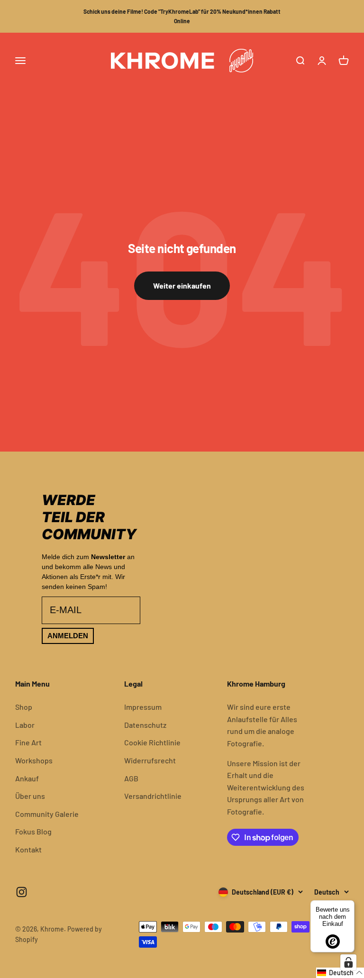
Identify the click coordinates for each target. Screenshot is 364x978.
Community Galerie (47, 813)
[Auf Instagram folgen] (21, 892)
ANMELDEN (67, 636)
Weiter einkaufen (182, 285)
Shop (23, 706)
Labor (25, 724)
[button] (340, 973)
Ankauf (27, 778)
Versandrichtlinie (153, 795)
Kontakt (28, 849)
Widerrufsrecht (150, 760)
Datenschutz (145, 724)
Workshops (34, 760)
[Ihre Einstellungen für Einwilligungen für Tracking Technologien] (348, 962)
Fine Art (28, 742)
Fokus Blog (33, 831)
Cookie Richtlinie (152, 742)
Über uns (30, 795)
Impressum (143, 706)
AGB (131, 778)
